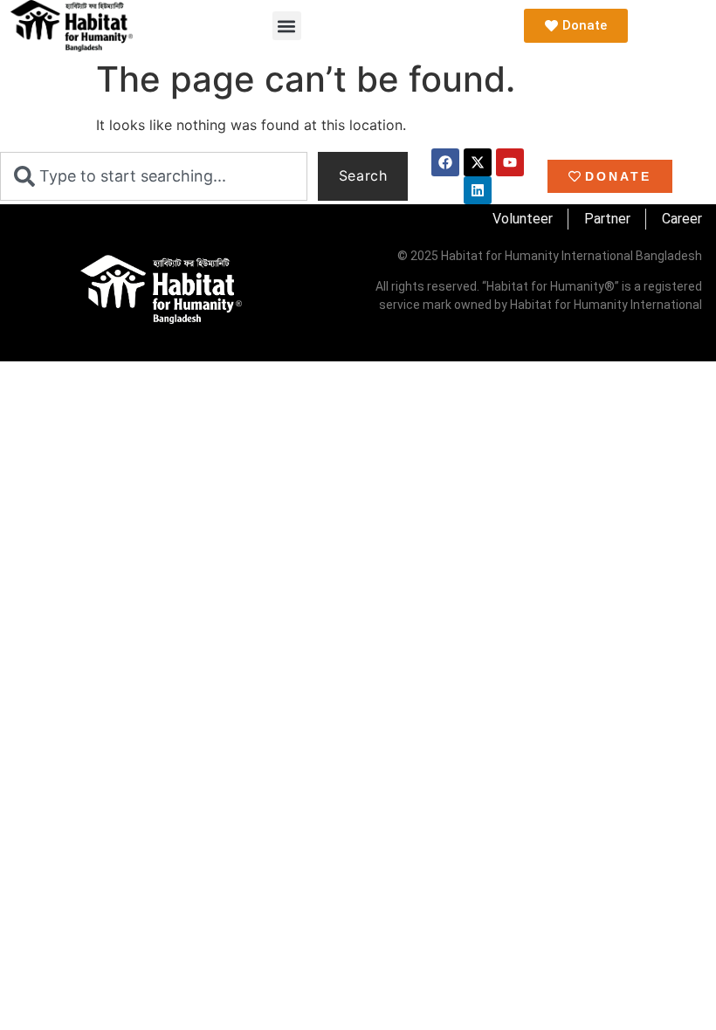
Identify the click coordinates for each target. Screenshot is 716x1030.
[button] (286, 25)
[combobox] (153, 176)
